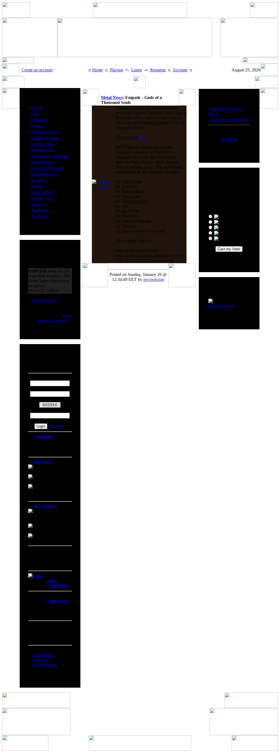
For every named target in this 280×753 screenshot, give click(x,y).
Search (37, 186)
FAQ (35, 114)
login (67, 315)
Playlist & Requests (48, 168)
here (142, 137)
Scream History (44, 300)
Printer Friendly (220, 306)
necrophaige (153, 279)
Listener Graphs (45, 138)
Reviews (38, 180)
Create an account (37, 70)
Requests (158, 70)
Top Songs (40, 210)
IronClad (40, 660)
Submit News (42, 198)
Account (180, 70)
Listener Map (42, 144)
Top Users (40, 216)
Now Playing (42, 162)
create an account (52, 320)
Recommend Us (45, 174)
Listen (136, 70)
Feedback (39, 120)
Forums (37, 126)
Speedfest (229, 139)
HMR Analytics (44, 132)
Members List (43, 150)
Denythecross (45, 664)
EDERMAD (44, 655)
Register (57, 426)
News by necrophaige (229, 119)
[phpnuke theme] (140, 749)
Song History (42, 192)
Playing (116, 70)
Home (97, 70)
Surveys (38, 204)
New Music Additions (50, 156)
